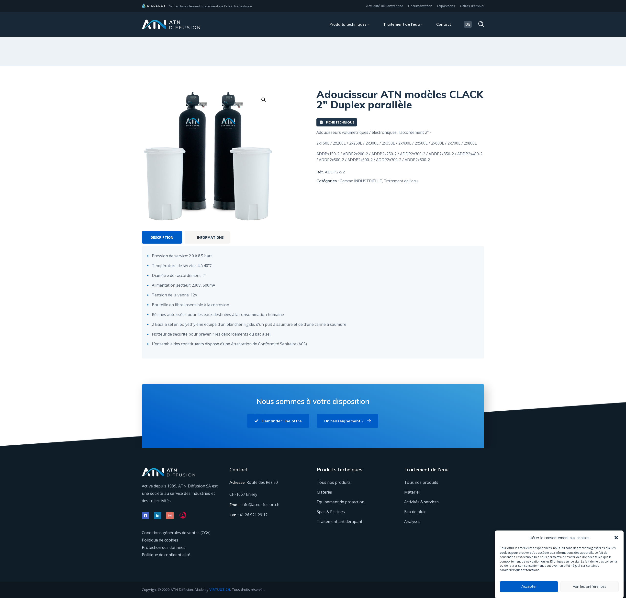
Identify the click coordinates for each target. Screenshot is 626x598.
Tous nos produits (334, 482)
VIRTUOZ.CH (219, 589)
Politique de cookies (160, 540)
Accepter (529, 586)
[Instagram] (170, 515)
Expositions (446, 6)
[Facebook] (145, 515)
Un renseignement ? (344, 420)
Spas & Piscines (331, 511)
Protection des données (163, 547)
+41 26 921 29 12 (252, 515)
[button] (616, 537)
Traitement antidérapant (339, 521)
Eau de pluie (415, 511)
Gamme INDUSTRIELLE (361, 180)
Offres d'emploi (472, 6)
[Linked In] (157, 515)
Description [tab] (162, 237)
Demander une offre (282, 420)
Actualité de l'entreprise (384, 6)
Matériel (324, 492)
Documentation (420, 6)
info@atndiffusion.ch (260, 504)
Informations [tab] (210, 237)
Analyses (412, 521)
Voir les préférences (589, 586)
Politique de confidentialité (166, 554)
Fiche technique (340, 122)
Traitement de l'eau (401, 180)
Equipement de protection (340, 502)
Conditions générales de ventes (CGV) (176, 532)
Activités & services (421, 502)
